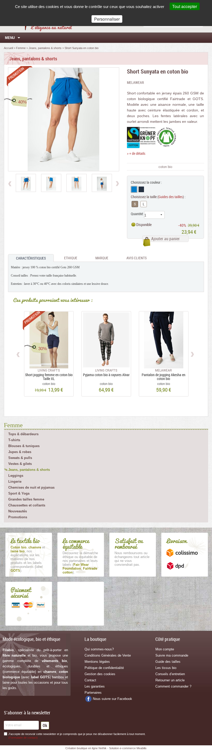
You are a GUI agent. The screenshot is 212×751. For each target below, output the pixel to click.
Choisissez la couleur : (146, 182)
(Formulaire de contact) (23, 737)
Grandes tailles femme (26, 499)
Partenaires (93, 693)
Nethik (103, 748)
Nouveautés (17, 511)
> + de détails (136, 153)
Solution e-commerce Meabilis (128, 748)
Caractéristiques (31, 258)
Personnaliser (107, 19)
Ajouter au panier (165, 238)
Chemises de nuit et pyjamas (31, 487)
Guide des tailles (167, 662)
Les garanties (95, 686)
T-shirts (14, 440)
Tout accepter (184, 6)
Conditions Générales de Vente (108, 655)
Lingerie (14, 481)
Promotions (17, 517)
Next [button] (192, 354)
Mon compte (164, 649)
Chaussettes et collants (26, 505)
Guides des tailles (170, 196)
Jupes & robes (19, 452)
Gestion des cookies (100, 674)
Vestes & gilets (20, 464)
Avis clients (136, 257)
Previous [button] (18, 354)
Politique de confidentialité (104, 668)
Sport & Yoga (18, 493)
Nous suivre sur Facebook (112, 699)
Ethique (70, 257)
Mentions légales (97, 662)
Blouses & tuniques (24, 446)
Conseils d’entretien (170, 674)
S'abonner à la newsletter (27, 712)
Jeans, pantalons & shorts (29, 470)
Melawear (135, 82)
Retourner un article (170, 680)
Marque (101, 257)
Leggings (15, 476)
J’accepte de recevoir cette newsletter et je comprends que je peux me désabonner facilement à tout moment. (77, 735)
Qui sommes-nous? (99, 649)
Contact (90, 680)
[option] (26, 183)
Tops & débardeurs (23, 434)
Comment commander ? (173, 686)
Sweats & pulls (20, 458)
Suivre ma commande (171, 655)
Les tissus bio (165, 668)
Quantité (137, 213)
